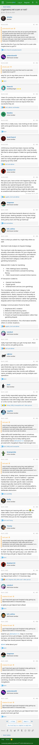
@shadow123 (19, 441)
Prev (13, 721)
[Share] (34, 24)
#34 (37, 507)
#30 (37, 361)
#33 (37, 459)
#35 (37, 533)
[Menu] (2, 2)
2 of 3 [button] (19, 721)
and (9, 164)
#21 (37, 24)
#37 (37, 592)
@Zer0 (3, 644)
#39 (37, 661)
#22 (37, 63)
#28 (37, 236)
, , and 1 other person (19, 405)
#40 (37, 698)
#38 (37, 621)
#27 (37, 210)
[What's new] (33, 2)
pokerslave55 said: (7, 28)
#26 (37, 177)
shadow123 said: (7, 596)
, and (13, 50)
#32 (37, 418)
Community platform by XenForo (17, 743)
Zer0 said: (5, 422)
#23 (37, 94)
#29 (37, 339)
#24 (37, 120)
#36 (37, 570)
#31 (37, 392)
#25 (37, 144)
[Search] (37, 2)
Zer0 (3, 12)
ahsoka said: (6, 67)
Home (7, 739)
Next (25, 721)
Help (2, 739)
